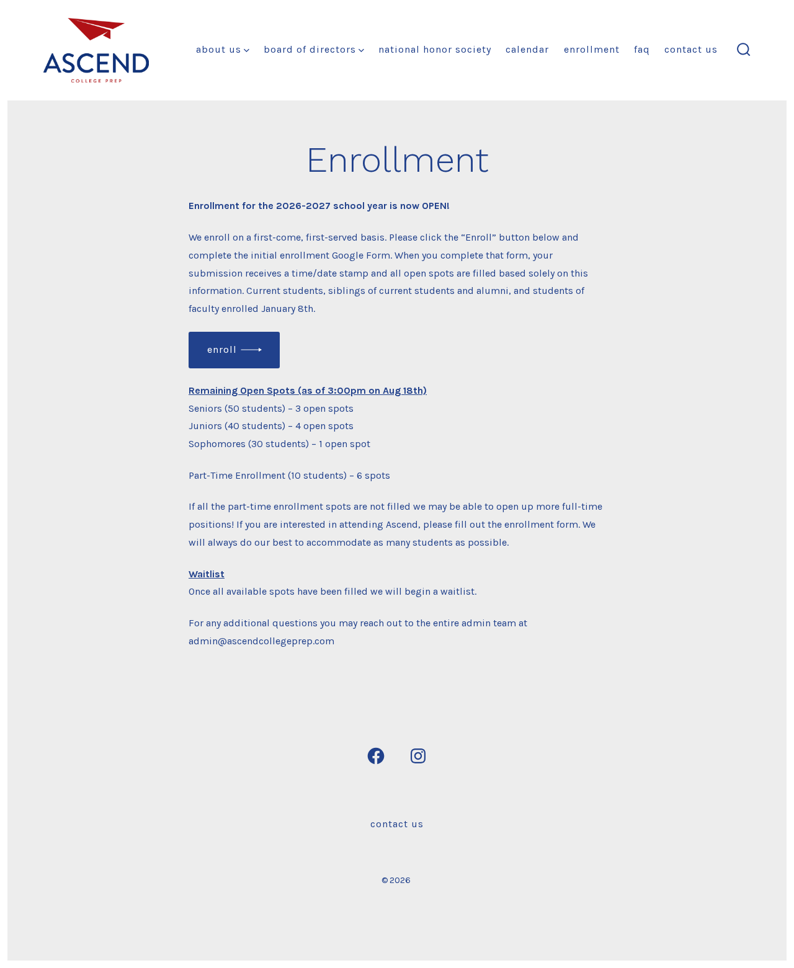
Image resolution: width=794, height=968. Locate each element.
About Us (218, 49)
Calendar (527, 49)
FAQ (642, 49)
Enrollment (592, 49)
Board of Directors (310, 49)
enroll (222, 349)
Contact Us (691, 49)
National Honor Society (434, 49)
